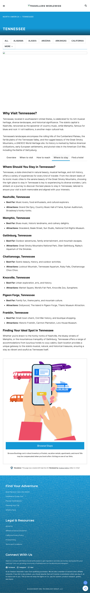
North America (11, 17)
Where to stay (61, 157)
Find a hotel (77, 157)
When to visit (26, 157)
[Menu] (4, 6)
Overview (11, 157)
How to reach (43, 157)
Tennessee (28, 17)
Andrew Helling (64, 468)
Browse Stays (45, 445)
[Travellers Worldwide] (45, 6)
